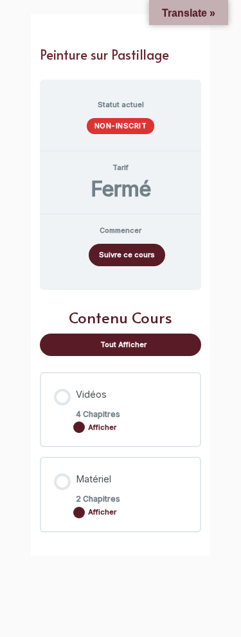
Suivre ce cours (127, 254)
